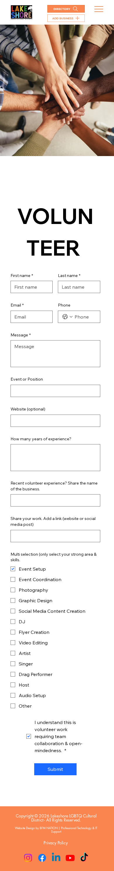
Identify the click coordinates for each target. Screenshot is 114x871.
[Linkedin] (56, 858)
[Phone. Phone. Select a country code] (67, 316)
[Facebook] (42, 858)
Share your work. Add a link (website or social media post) (53, 521)
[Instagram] (28, 858)
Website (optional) (28, 409)
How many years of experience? (41, 439)
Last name (69, 275)
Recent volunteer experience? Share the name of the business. (54, 486)
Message (21, 335)
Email (17, 305)
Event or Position (27, 379)
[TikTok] (84, 858)
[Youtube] (70, 858)
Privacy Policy (56, 843)
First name (22, 275)
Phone (64, 305)
